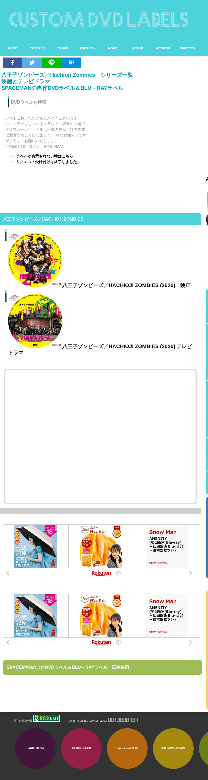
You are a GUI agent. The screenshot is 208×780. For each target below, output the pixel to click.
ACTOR (137, 48)
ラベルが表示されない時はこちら (44, 156)
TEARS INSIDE (81, 748)
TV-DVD (62, 48)
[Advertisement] (148, 129)
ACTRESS (163, 48)
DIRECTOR (188, 48)
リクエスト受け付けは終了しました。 (48, 162)
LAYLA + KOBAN (127, 748)
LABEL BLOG (35, 748)
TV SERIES (37, 48)
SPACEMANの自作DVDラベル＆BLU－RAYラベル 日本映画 (68, 667)
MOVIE (113, 48)
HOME (12, 48)
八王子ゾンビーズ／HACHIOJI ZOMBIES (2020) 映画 (126, 285)
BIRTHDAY (87, 48)
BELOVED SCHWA (173, 748)
